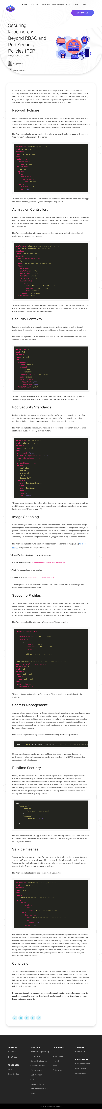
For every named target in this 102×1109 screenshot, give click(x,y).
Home (24, 4)
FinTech (56, 1061)
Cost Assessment (82, 1063)
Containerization (37, 1065)
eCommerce (58, 1056)
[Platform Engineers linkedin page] (15, 1057)
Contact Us (80, 1051)
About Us (33, 4)
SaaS (55, 1065)
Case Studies (80, 4)
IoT (54, 1051)
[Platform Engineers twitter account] (12, 1057)
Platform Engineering (39, 1051)
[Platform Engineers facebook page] (8, 1057)
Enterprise (57, 1070)
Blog (68, 4)
